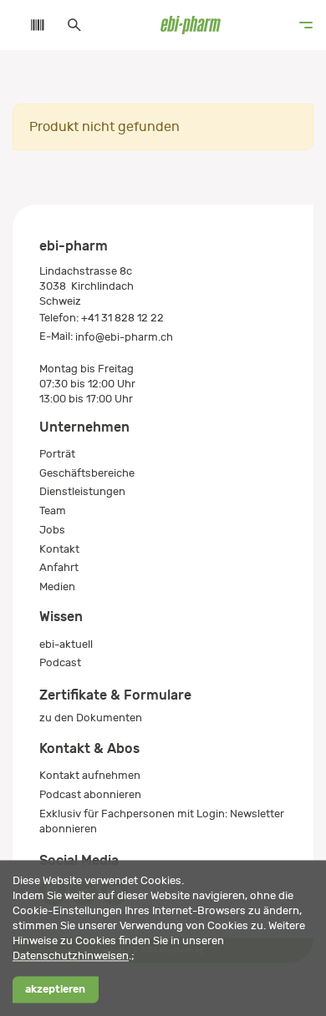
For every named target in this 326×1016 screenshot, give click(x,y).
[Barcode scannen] (29, 25)
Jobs (52, 529)
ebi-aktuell (66, 644)
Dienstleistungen (82, 491)
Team (52, 510)
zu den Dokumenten (90, 717)
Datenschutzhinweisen (71, 955)
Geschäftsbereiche (87, 473)
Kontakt (59, 549)
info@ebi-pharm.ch (124, 337)
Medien (57, 586)
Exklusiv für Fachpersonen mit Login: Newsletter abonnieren (161, 821)
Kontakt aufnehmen (89, 775)
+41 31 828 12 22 (122, 317)
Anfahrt (59, 567)
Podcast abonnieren (90, 794)
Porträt (57, 453)
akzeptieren (55, 989)
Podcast (60, 662)
